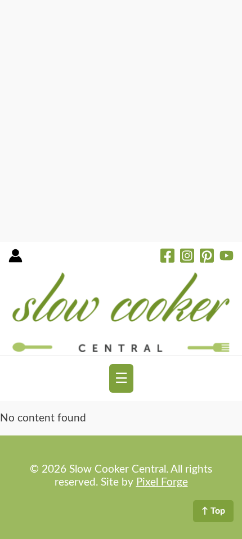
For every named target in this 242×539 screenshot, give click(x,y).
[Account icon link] (15, 259)
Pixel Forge (162, 482)
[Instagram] (187, 257)
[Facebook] (167, 257)
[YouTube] (226, 257)
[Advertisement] (121, 121)
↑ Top (213, 510)
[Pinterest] (207, 257)
